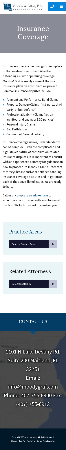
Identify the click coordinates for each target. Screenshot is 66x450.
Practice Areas (25, 232)
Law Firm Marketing (27, 441)
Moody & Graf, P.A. (31, 437)
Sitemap (14, 441)
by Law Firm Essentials (46, 441)
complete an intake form (31, 195)
